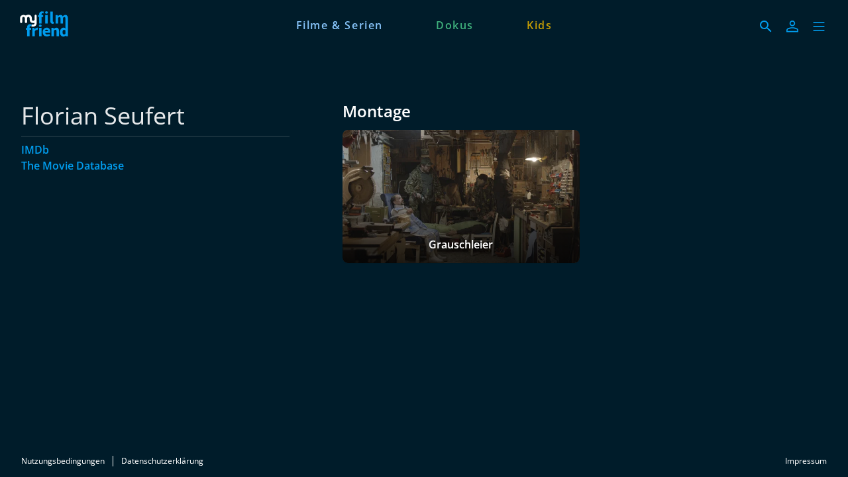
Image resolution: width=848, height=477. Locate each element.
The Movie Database (72, 165)
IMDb (35, 149)
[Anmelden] (792, 26)
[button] (819, 26)
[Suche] (766, 26)
